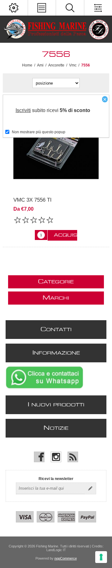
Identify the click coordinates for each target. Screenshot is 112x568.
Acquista (65, 235)
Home (27, 65)
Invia (90, 488)
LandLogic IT (56, 550)
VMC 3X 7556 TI (32, 200)
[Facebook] (39, 457)
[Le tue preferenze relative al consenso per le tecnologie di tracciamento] (101, 557)
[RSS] (73, 457)
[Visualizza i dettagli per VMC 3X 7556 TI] (56, 145)
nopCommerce (65, 558)
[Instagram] (56, 457)
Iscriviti (23, 110)
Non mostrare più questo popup (38, 132)
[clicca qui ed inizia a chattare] (44, 388)
